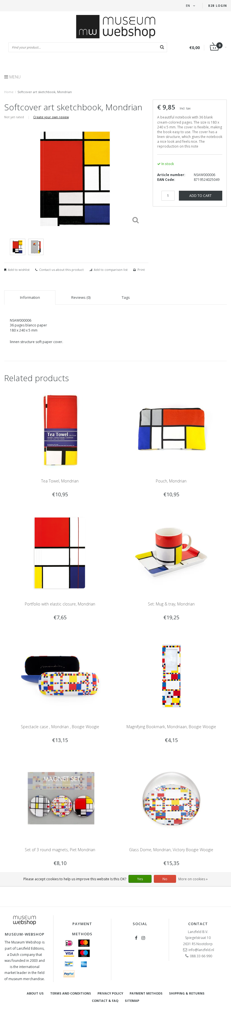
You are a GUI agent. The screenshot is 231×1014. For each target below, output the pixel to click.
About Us (35, 993)
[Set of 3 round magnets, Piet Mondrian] (60, 798)
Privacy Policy (110, 993)
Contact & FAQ (105, 1000)
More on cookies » (193, 879)
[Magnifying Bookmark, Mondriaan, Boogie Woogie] (171, 675)
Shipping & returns (187, 993)
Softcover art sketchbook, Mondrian (44, 92)
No (165, 879)
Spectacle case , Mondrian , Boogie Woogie (60, 726)
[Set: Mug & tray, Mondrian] (171, 552)
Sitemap (132, 1000)
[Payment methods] (69, 943)
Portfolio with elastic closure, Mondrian (60, 604)
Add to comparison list (111, 269)
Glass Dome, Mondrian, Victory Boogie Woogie (171, 849)
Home (9, 92)
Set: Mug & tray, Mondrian (171, 604)
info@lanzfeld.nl (201, 949)
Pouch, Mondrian (171, 481)
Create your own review (51, 117)
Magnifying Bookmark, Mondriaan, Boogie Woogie (171, 726)
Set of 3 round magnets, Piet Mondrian (60, 849)
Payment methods (146, 993)
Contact (198, 923)
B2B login (217, 6)
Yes (140, 879)
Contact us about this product (61, 269)
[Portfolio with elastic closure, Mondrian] (60, 552)
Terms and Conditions (70, 993)
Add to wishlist (19, 269)
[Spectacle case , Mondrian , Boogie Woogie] (60, 675)
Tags (126, 297)
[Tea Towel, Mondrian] (60, 429)
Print (141, 269)
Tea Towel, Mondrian (60, 481)
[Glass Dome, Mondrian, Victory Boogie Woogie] (171, 798)
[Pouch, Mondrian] (171, 429)
